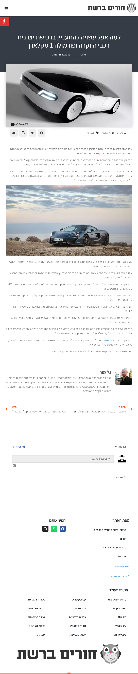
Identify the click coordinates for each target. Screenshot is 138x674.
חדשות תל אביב (37, 626)
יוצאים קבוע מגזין (36, 617)
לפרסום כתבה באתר (119, 576)
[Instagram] (45, 529)
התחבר (17, 447)
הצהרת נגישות (122, 566)
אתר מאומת (80, 608)
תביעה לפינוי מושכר (35, 608)
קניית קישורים (79, 599)
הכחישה (111, 340)
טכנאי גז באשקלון (77, 634)
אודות (123, 538)
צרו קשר (122, 556)
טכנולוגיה (90, 132)
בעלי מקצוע (120, 634)
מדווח (96, 153)
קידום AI (122, 617)
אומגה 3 (41, 634)
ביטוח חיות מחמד (36, 599)
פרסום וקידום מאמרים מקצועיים (109, 530)
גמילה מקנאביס (78, 626)
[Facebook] (63, 529)
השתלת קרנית (119, 608)
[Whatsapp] (54, 529)
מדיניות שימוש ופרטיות (114, 547)
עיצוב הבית (120, 626)
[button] (4, 21)
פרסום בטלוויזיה (77, 617)
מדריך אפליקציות (117, 599)
